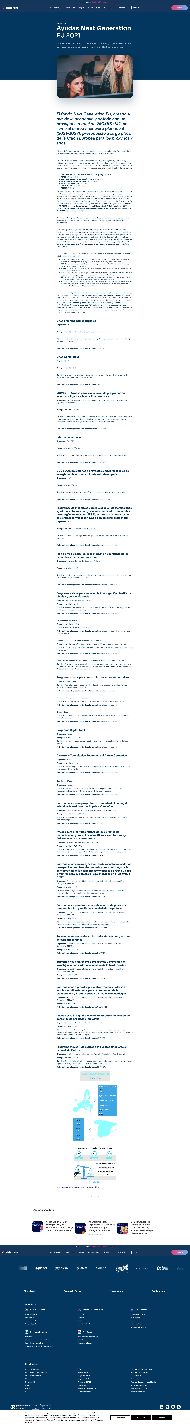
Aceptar (162, 1418)
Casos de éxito (94, 8)
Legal (81, 8)
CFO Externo (55, 8)
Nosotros (121, 8)
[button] (70, 7)
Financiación (70, 8)
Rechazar (141, 1418)
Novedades (108, 8)
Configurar (120, 1418)
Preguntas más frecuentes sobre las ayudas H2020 (80, 1187)
